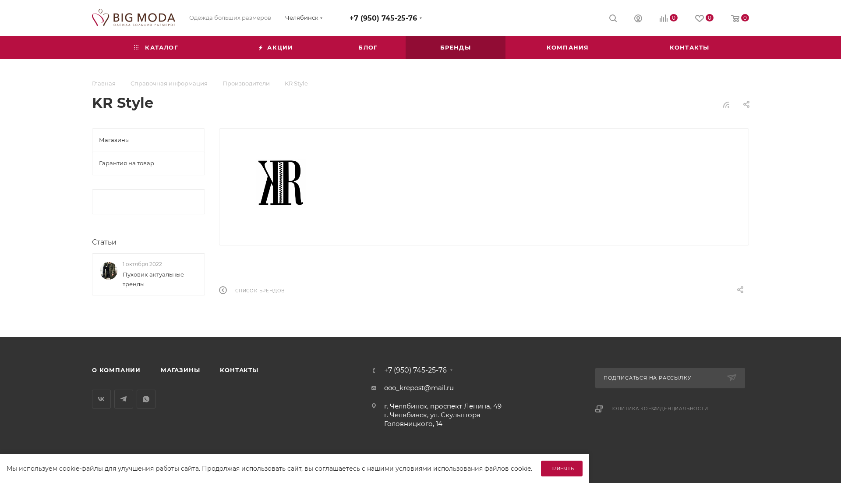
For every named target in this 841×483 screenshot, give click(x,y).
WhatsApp (146, 399)
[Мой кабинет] (638, 19)
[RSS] (726, 104)
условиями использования (439, 468)
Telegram (123, 399)
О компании (116, 369)
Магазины (180, 369)
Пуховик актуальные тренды (153, 279)
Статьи (104, 242)
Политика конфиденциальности (658, 409)
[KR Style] (282, 184)
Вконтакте (101, 399)
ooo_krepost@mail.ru (419, 388)
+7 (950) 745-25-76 (383, 18)
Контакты (239, 369)
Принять (561, 469)
